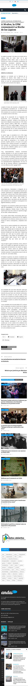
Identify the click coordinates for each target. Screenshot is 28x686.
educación (13, 561)
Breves (3, 458)
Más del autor (18, 379)
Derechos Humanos (13, 558)
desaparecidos (5, 561)
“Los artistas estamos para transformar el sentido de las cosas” (13, 501)
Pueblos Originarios (17, 576)
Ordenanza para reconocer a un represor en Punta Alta (13, 451)
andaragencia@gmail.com (8, 617)
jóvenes (4, 567)
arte (3, 554)
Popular (10, 621)
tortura (8, 580)
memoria (14, 346)
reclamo (10, 578)
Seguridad (7, 384)
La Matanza (10, 567)
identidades (15, 563)
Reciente (3, 621)
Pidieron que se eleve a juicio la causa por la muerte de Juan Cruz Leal (17, 643)
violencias (19, 580)
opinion (20, 574)
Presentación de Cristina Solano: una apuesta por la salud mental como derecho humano (17, 627)
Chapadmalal (22, 554)
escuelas (20, 561)
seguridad (20, 578)
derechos (4, 558)
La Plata (17, 567)
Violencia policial (19, 653)
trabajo (13, 580)
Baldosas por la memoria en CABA (11, 478)
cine (3, 556)
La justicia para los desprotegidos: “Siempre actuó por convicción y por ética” (12, 427)
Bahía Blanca (9, 554)
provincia (9, 576)
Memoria (3, 18)
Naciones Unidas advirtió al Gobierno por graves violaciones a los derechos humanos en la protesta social (14, 402)
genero (3, 563)
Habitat (9, 563)
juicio (11, 565)
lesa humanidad (6, 569)
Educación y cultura (8, 484)
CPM (9, 346)
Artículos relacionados (8, 379)
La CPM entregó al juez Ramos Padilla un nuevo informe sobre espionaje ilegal (19, 680)
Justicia (6, 409)
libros (17, 569)
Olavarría (15, 574)
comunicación (9, 556)
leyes (13, 569)
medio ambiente (14, 571)
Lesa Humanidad (5, 435)
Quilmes (4, 578)
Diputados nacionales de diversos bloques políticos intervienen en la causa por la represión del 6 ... (17, 635)
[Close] (26, 649)
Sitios (18, 664)
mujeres (4, 574)
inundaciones (5, 565)
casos (15, 554)
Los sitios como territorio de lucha (19, 669)
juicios (16, 565)
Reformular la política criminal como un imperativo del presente (13, 524)
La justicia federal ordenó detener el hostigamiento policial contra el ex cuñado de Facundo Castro (19, 657)
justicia (21, 565)
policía (3, 576)
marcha (22, 569)
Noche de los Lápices (6, 348)
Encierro (6, 508)
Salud (15, 578)
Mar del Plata (5, 571)
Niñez (9, 574)
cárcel (20, 556)
